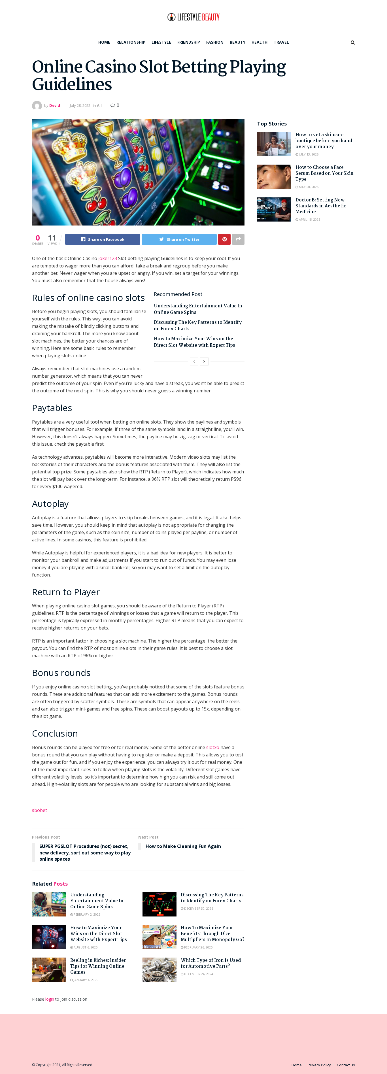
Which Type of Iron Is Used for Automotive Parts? (211, 963)
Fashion (215, 42)
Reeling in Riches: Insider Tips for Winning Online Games (98, 966)
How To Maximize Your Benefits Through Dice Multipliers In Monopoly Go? (212, 933)
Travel (281, 42)
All (99, 105)
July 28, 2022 (80, 105)
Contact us (346, 1064)
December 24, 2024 (198, 974)
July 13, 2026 (308, 154)
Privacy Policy (319, 1064)
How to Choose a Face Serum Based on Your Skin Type (324, 173)
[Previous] (194, 361)
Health (259, 42)
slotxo (212, 747)
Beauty (237, 42)
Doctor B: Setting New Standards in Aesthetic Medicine (320, 206)
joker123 (107, 258)
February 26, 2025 (197, 947)
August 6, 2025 (85, 947)
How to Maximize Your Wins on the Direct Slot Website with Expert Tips (194, 342)
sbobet (39, 810)
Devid (54, 105)
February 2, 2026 (86, 914)
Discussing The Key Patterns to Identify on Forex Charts (198, 326)
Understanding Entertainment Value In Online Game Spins (198, 309)
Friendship (188, 42)
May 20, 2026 (308, 187)
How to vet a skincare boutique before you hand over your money (323, 140)
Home (104, 42)
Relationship (130, 42)
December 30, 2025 (198, 908)
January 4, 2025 (85, 980)
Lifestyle (161, 42)
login (49, 999)
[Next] (204, 361)
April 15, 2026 (309, 219)
